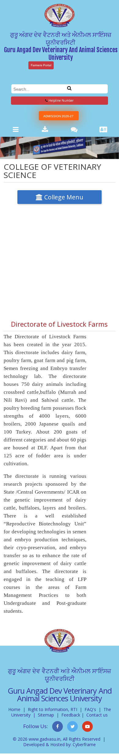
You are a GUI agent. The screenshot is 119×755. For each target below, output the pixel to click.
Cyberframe (84, 744)
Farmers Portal (41, 65)
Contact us (97, 715)
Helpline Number (61, 100)
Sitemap (46, 715)
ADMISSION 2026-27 (58, 116)
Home (14, 709)
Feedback (70, 715)
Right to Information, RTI (52, 709)
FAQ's (90, 709)
